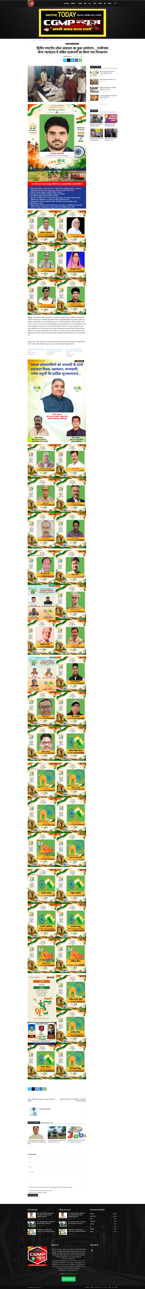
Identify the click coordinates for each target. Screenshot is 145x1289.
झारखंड (80, 3)
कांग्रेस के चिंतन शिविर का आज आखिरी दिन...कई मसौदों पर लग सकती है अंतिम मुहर (73, 1100)
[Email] (68, 60)
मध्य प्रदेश (66, 3)
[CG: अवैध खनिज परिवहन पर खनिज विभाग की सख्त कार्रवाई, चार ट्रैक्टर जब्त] (57, 1132)
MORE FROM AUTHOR (47, 1123)
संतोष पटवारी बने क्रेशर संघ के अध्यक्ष (107, 79)
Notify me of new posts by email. (38, 1192)
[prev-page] (29, 1147)
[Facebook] (76, 60)
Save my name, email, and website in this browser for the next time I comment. (51, 1187)
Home (29, 40)
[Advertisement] (72, 21)
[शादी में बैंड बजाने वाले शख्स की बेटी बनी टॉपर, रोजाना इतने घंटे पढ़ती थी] (111, 133)
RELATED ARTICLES (34, 1123)
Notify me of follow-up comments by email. (40, 1190)
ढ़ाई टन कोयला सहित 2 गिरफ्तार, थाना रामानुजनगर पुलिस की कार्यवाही (41, 1100)
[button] (115, 3)
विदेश (95, 3)
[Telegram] (72, 60)
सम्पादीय (100, 3)
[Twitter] (64, 60)
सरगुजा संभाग (72, 43)
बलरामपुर (77, 43)
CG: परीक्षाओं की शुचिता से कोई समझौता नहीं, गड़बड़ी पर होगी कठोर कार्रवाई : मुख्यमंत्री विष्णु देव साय (37, 1142)
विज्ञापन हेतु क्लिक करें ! (68, 1279)
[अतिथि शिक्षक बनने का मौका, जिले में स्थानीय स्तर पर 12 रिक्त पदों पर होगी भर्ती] (77, 1132)
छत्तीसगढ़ (73, 3)
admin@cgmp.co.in (72, 1274)
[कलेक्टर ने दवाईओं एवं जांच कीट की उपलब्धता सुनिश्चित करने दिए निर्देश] (94, 73)
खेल (105, 3)
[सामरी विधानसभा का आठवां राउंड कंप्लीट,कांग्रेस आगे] (111, 118)
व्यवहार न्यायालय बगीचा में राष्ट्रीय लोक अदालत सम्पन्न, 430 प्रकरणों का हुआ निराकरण (74, 351)
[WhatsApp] (80, 60)
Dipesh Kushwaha (68, 56)
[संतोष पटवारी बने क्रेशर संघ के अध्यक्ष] (94, 82)
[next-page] (31, 1147)
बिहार (85, 3)
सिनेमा (109, 3)
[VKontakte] (91, 1250)
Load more (103, 104)
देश (89, 3)
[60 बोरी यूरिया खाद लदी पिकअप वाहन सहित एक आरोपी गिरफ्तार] (96, 133)
